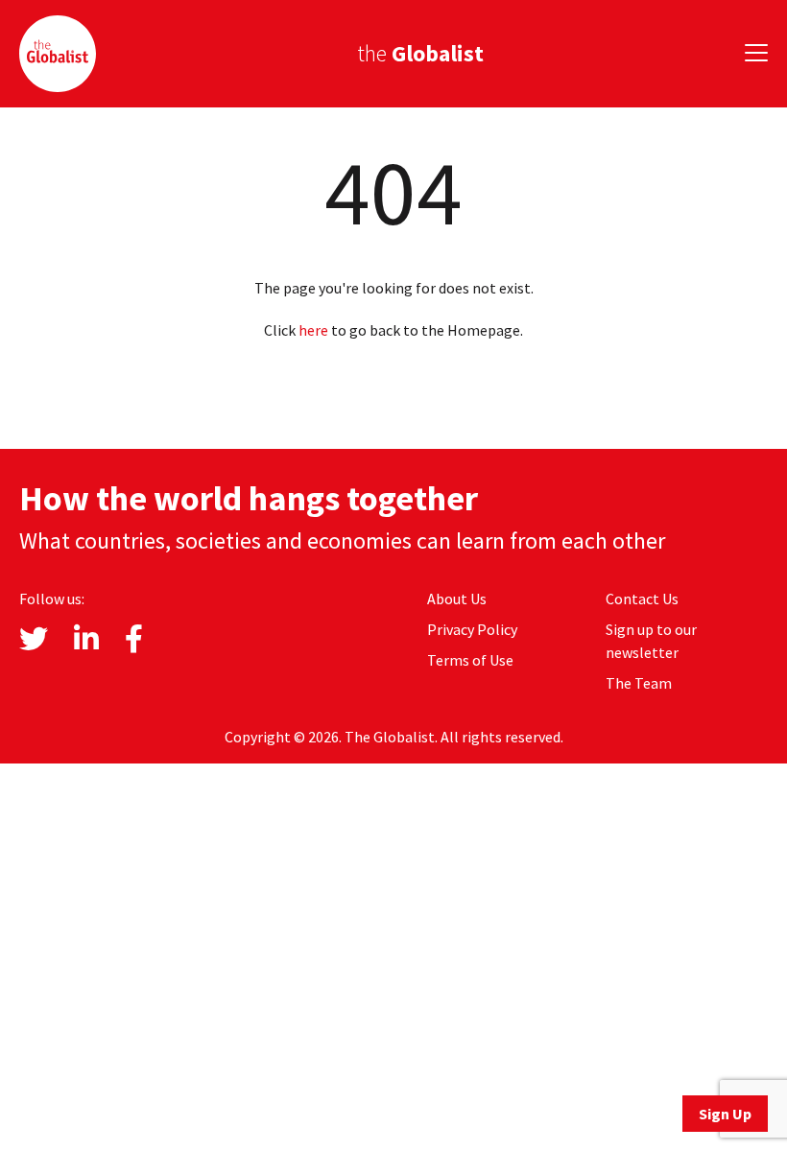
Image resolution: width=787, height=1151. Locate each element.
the (420, 53)
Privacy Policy (472, 629)
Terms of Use (470, 659)
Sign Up (725, 1113)
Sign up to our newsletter (651, 641)
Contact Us (642, 598)
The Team (639, 683)
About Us (457, 598)
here (313, 330)
